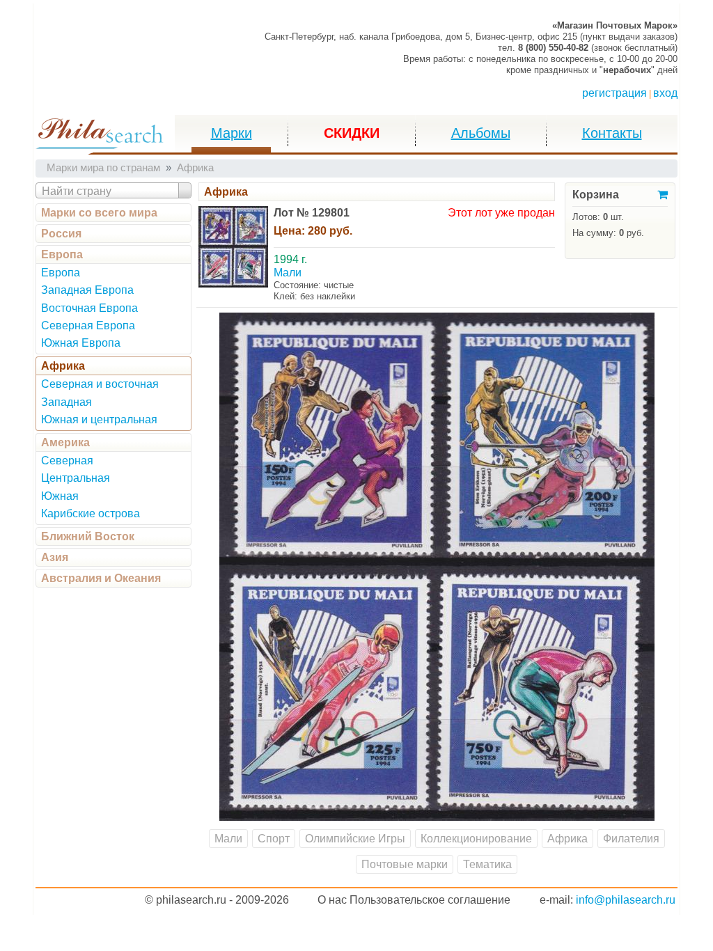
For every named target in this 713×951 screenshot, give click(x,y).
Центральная (75, 478)
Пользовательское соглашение (430, 900)
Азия (54, 557)
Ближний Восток (87, 536)
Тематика (487, 864)
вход (665, 93)
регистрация (614, 93)
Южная (60, 496)
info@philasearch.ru (625, 900)
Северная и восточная (100, 384)
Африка (63, 366)
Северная (67, 460)
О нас (332, 900)
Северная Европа (88, 325)
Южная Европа (80, 343)
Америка (65, 442)
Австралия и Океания (101, 578)
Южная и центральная (99, 419)
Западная (66, 402)
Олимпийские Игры (355, 838)
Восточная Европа (89, 308)
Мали (228, 838)
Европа (62, 254)
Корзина (595, 195)
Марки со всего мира (99, 213)
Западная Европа (87, 290)
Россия (61, 233)
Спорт (274, 838)
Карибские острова (90, 513)
